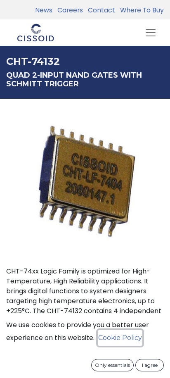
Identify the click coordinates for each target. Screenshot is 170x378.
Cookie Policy (120, 338)
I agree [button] (150, 365)
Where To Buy (140, 10)
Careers (68, 10)
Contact (100, 10)
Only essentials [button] (112, 365)
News (43, 10)
